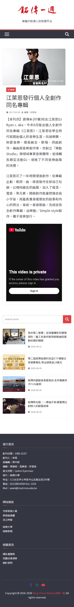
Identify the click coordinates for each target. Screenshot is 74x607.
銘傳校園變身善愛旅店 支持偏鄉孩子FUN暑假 (47, 382)
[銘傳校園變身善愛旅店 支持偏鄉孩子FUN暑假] (14, 386)
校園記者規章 (10, 558)
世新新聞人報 (10, 511)
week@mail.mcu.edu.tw (23, 488)
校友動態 (11, 89)
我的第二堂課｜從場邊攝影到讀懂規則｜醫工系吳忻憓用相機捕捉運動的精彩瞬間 (47, 336)
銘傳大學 (7, 526)
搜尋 (67, 319)
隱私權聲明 (9, 554)
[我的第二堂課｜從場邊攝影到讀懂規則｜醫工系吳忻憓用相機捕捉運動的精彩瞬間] (14, 340)
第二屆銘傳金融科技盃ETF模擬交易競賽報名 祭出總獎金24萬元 (47, 360)
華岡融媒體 (9, 515)
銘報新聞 (7, 531)
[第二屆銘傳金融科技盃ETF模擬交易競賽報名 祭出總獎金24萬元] (14, 364)
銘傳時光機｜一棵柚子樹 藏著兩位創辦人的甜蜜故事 (47, 404)
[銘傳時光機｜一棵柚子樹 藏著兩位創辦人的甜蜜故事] (14, 408)
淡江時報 (7, 519)
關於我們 (7, 562)
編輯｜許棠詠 (30, 112)
